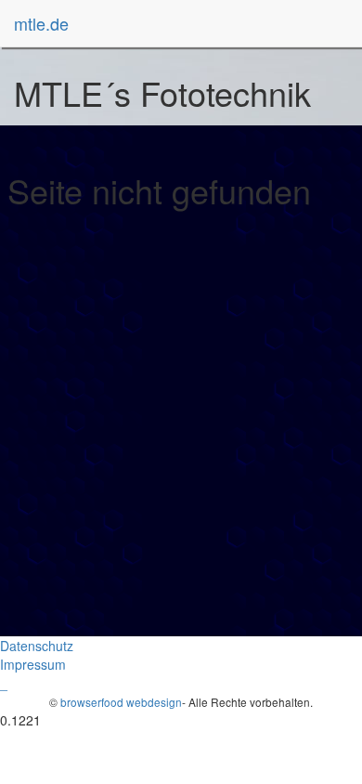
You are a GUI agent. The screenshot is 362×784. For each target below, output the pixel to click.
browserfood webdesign (121, 702)
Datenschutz (36, 645)
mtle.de (41, 23)
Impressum (33, 664)
